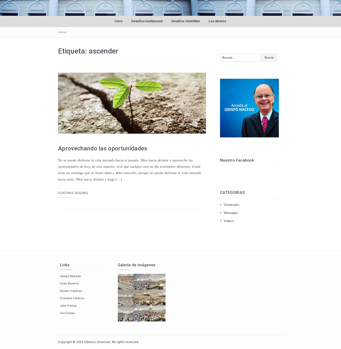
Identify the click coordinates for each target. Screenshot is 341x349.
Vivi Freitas (67, 313)
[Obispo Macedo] (249, 108)
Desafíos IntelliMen (185, 21)
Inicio (119, 21)
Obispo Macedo (70, 276)
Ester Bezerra (69, 283)
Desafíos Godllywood (146, 21)
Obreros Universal (97, 342)
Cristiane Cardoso (72, 298)
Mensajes (231, 213)
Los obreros (217, 21)
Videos (229, 221)
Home (62, 32)
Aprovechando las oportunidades (102, 148)
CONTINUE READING (73, 193)
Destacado (231, 205)
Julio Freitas (68, 305)
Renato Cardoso (71, 291)
